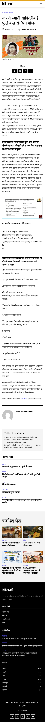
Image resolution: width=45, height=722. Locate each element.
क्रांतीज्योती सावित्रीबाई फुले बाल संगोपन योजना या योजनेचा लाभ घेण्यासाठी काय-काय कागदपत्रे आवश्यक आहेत (22, 446)
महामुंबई (4, 636)
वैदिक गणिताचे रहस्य (9, 485)
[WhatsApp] (30, 71)
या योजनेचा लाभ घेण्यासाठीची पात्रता (17, 442)
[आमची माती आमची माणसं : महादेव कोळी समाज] (12, 532)
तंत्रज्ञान (4, 497)
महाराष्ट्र (4, 482)
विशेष (24, 540)
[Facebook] (14, 71)
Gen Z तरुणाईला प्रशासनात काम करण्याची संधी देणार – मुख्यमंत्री (31, 570)
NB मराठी (24, 399)
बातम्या (4, 464)
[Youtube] (33, 716)
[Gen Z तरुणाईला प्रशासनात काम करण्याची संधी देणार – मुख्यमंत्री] (33, 557)
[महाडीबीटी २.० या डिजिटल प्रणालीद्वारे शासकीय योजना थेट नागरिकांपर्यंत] (12, 557)
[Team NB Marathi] (7, 415)
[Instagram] (17, 716)
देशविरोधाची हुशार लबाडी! (11, 492)
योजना (11, 13)
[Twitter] (20, 71)
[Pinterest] (25, 71)
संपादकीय (5, 490)
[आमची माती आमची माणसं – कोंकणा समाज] (33, 532)
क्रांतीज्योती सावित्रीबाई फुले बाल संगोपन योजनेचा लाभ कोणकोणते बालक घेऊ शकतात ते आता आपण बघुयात (20, 438)
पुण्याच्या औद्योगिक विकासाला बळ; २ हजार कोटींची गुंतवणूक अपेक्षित (22, 646)
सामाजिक (5, 13)
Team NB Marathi (29, 29)
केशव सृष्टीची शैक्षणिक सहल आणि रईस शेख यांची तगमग (19, 639)
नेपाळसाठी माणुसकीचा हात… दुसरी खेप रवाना (17, 467)
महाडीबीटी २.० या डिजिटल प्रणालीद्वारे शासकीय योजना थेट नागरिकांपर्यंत (11, 570)
